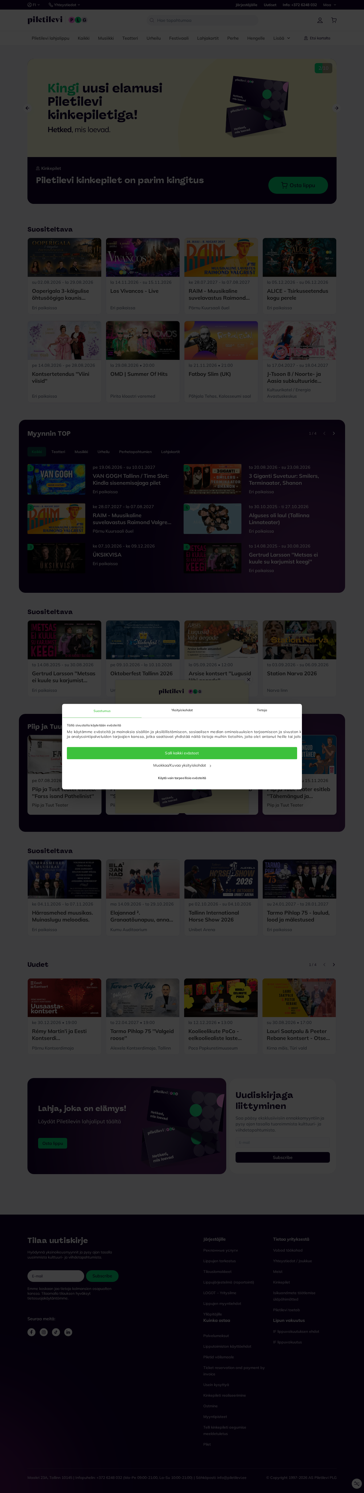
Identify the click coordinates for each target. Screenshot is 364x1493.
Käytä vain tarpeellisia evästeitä (182, 778)
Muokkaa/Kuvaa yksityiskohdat (179, 765)
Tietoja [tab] (262, 710)
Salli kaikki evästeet (182, 753)
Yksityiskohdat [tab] (182, 710)
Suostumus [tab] (102, 711)
